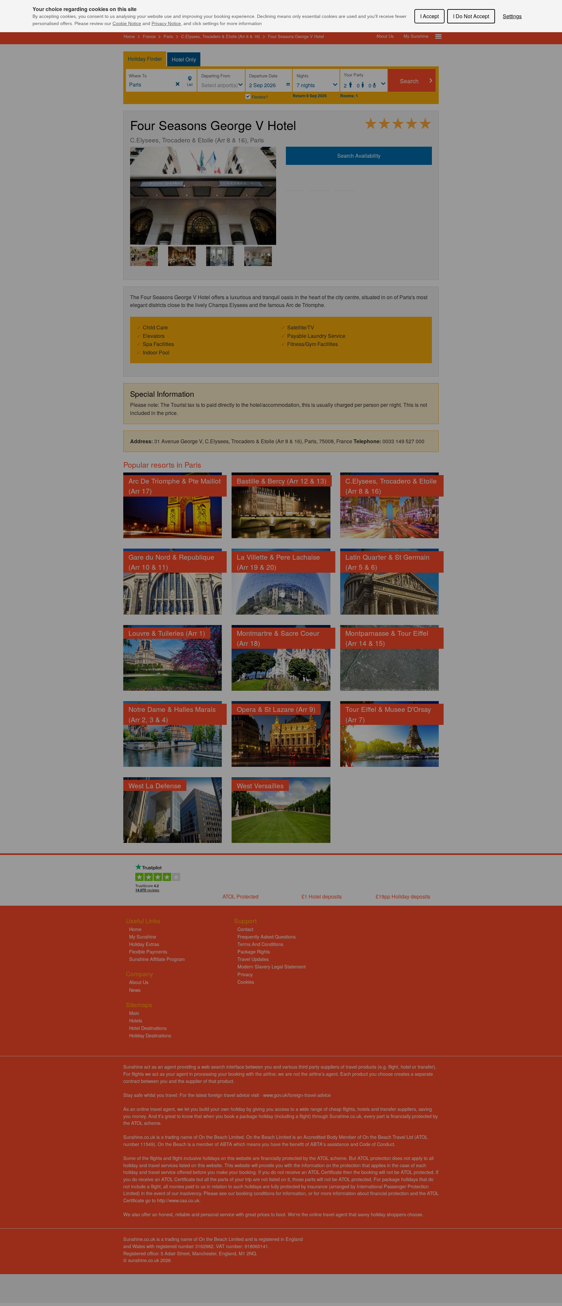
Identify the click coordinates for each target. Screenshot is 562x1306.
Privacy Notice (166, 23)
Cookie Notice (127, 23)
